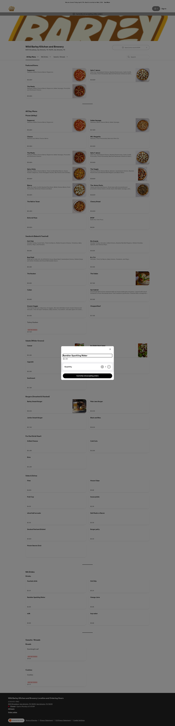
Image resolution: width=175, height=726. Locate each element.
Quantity (68, 367)
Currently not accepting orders (87, 376)
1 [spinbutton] (105, 367)
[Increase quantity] (109, 366)
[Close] (110, 349)
